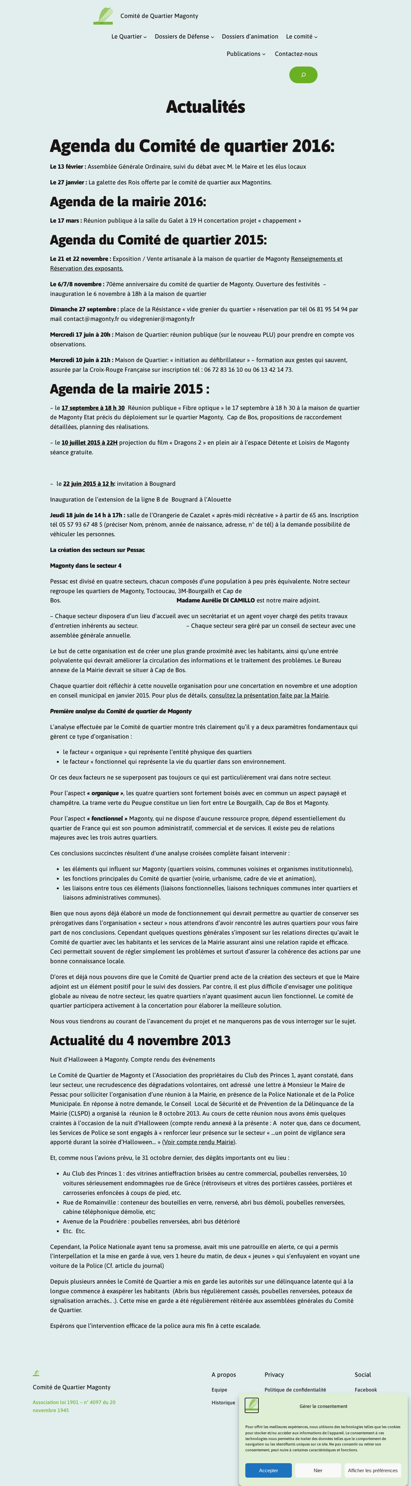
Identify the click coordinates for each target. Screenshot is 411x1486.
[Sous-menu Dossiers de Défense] (212, 37)
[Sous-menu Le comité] (316, 37)
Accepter (268, 1470)
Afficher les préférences (373, 1470)
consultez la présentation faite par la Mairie (268, 695)
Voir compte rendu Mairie (198, 1141)
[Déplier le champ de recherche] (303, 75)
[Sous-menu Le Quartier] (145, 37)
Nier (318, 1470)
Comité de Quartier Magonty (159, 15)
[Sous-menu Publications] (264, 54)
